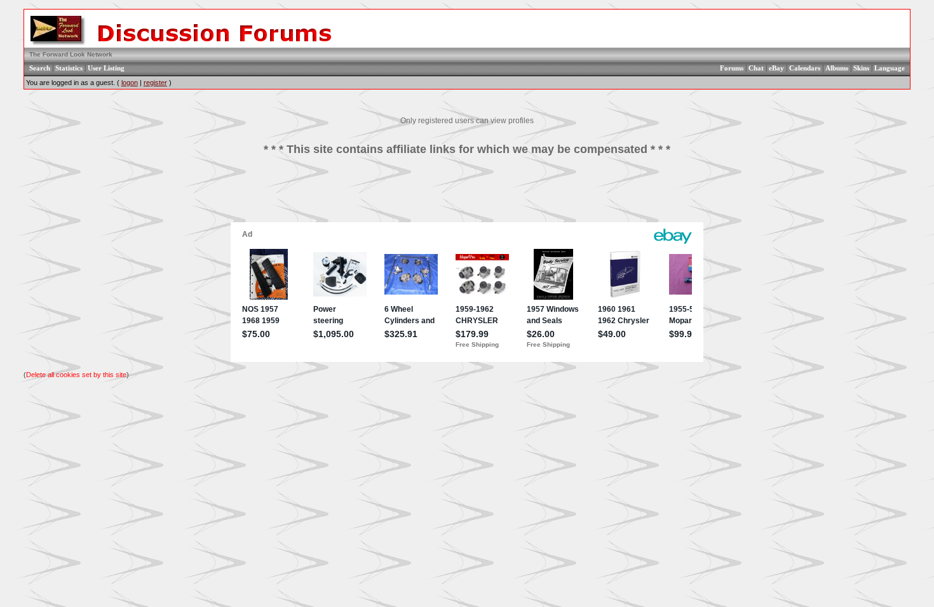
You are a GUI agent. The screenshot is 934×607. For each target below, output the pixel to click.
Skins (861, 68)
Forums (731, 68)
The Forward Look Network (70, 54)
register (155, 82)
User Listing (106, 68)
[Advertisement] (467, 193)
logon (129, 82)
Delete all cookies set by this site (76, 374)
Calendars (804, 68)
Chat (756, 68)
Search (39, 68)
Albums (836, 68)
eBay (776, 68)
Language (889, 68)
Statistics (69, 68)
